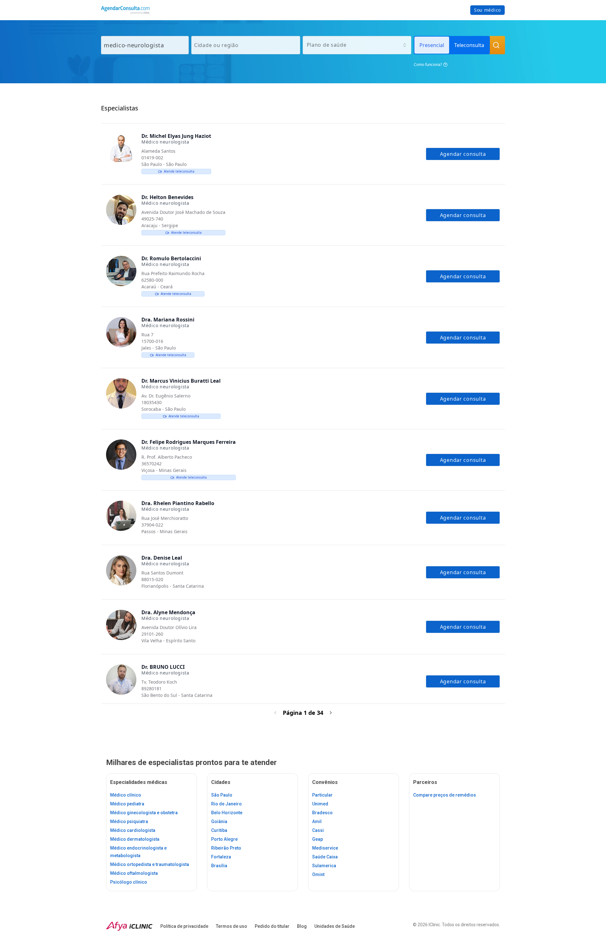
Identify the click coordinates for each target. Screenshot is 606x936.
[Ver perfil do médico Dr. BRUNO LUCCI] (121, 679)
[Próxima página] (330, 712)
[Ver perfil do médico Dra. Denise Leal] (121, 570)
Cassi (318, 830)
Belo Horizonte (226, 812)
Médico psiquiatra (129, 821)
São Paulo (221, 795)
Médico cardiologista (132, 830)
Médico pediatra (127, 803)
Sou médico (487, 10)
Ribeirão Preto (226, 848)
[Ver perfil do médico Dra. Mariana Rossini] (121, 332)
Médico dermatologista (134, 839)
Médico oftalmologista (134, 873)
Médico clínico (125, 795)
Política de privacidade (184, 926)
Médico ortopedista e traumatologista (149, 864)
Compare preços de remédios (444, 795)
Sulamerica (324, 865)
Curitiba (219, 830)
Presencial (431, 45)
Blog (302, 926)
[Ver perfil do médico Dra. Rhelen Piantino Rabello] (121, 516)
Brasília (219, 865)
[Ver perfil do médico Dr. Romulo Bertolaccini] (121, 271)
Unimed (320, 803)
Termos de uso (231, 926)
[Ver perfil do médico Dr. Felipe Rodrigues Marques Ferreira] (121, 454)
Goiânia (219, 821)
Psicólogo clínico (128, 882)
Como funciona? (428, 64)
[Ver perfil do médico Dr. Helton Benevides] (121, 210)
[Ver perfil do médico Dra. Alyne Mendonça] (121, 625)
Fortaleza (221, 856)
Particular (322, 795)
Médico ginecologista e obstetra (144, 812)
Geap (317, 839)
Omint (318, 874)
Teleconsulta (469, 45)
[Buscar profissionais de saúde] (496, 45)
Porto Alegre (224, 839)
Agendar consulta (463, 153)
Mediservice (325, 848)
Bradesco (322, 812)
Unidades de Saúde (334, 926)
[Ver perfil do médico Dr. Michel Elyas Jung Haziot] (121, 148)
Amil (317, 821)
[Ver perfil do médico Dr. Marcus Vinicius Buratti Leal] (121, 393)
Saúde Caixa (325, 856)
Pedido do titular (272, 926)
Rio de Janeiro (226, 803)
